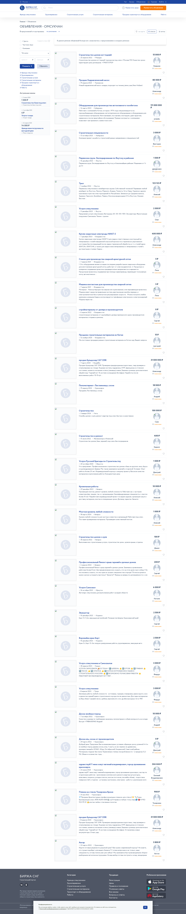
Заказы (131, 2)
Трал (81, 183)
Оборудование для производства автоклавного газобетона (108, 105)
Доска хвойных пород (90, 714)
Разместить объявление (153, 8)
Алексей (157, 194)
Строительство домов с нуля (93, 537)
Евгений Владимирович (157, 776)
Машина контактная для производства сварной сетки (105, 284)
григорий (157, 346)
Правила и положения (118, 886)
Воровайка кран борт (89, 638)
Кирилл (157, 447)
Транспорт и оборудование (79, 892)
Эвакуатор (84, 613)
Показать (27, 66)
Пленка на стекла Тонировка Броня (96, 792)
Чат (125, 2)
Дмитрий (156, 472)
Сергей (157, 321)
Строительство (86, 410)
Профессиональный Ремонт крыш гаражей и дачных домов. (107, 562)
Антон (156, 853)
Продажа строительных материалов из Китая (101, 335)
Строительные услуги (75, 14)
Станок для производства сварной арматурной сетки (105, 259)
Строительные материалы (103, 14)
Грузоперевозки (51, 14)
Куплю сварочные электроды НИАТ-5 (97, 234)
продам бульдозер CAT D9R (92, 360)
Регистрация (114, 880)
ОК (145, 907)
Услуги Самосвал (87, 587)
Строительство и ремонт (91, 436)
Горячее (154, 2)
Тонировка (157, 803)
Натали (157, 598)
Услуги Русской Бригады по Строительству (100, 461)
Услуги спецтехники (88, 208)
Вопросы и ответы (117, 894)
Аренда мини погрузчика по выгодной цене (32, 129)
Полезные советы (116, 889)
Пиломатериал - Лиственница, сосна (96, 385)
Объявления (140, 2)
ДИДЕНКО (157, 169)
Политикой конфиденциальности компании (53, 909)
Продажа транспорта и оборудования (136, 14)
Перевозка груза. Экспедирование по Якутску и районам (106, 158)
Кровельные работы (88, 486)
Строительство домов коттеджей (95, 55)
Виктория (157, 144)
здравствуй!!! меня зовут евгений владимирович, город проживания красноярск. (112, 766)
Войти (161, 2)
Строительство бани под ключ (34, 103)
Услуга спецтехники (88, 688)
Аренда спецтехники (28, 14)
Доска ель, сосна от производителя (96, 739)
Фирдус (157, 674)
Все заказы (113, 892)
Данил (156, 548)
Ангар (82, 842)
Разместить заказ (132, 8)
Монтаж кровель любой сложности (96, 511)
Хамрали (156, 66)
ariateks (157, 119)
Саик (157, 422)
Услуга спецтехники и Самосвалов (95, 663)
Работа (163, 14)
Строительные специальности (93, 133)
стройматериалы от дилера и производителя (101, 309)
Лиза (157, 270)
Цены (111, 883)
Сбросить (43, 66)
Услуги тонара (27, 115)
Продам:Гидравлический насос (94, 80)
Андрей (157, 396)
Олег (157, 220)
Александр (157, 91)
